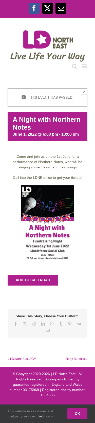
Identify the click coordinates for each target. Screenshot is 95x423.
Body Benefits (75, 358)
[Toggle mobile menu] (84, 66)
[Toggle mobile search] (74, 66)
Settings (44, 416)
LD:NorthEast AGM (23, 358)
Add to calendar (33, 280)
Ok (77, 414)
